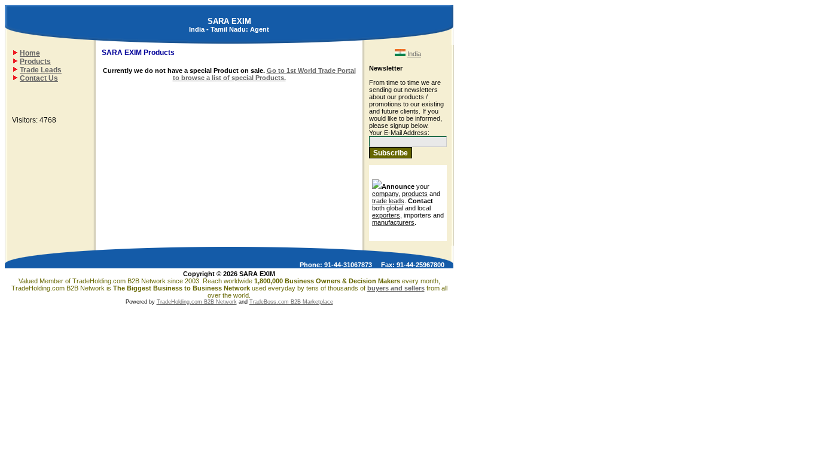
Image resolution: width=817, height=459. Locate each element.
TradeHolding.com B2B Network (197, 302)
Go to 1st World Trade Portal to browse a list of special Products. (264, 74)
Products (35, 61)
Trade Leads (41, 70)
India (414, 53)
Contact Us (39, 78)
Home (30, 53)
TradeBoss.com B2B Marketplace (291, 302)
